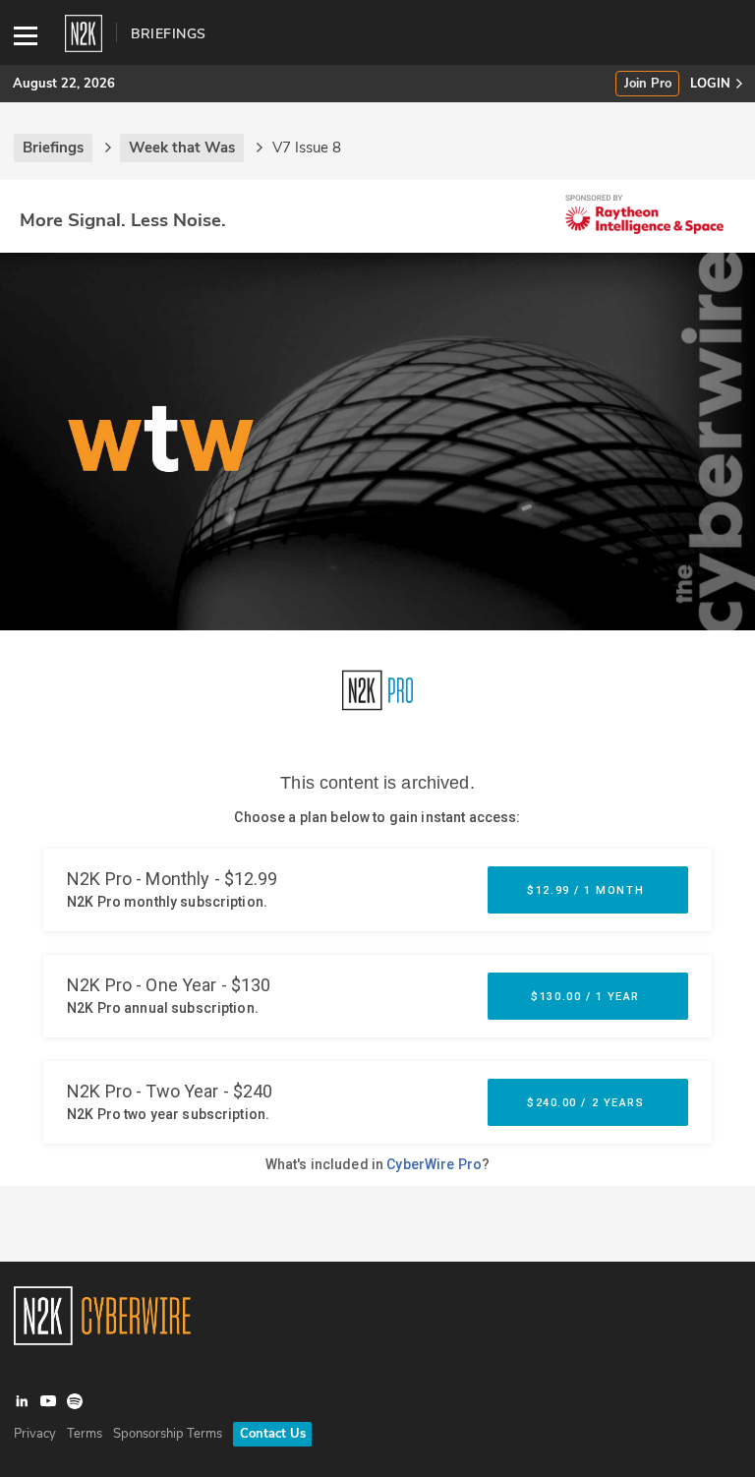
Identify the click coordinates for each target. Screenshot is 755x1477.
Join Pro (647, 84)
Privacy (35, 1434)
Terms (84, 1434)
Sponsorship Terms (167, 1434)
